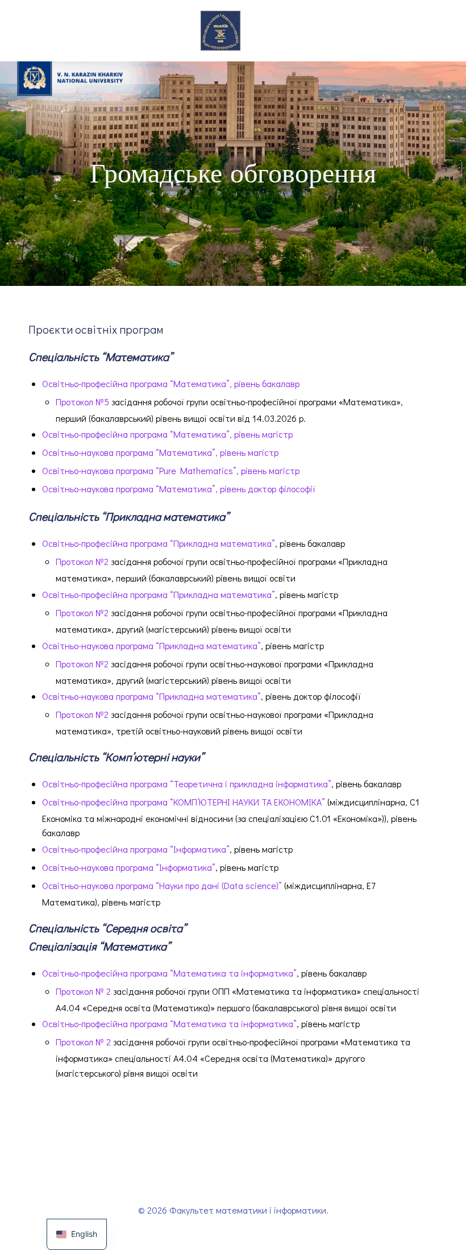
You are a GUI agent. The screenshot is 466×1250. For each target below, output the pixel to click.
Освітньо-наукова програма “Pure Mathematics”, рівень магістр (170, 470)
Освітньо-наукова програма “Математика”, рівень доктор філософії (178, 489)
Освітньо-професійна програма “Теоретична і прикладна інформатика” (186, 784)
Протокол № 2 (83, 991)
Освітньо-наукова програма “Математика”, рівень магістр (160, 452)
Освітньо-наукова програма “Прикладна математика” (151, 645)
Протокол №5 (82, 402)
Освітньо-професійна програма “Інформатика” (136, 849)
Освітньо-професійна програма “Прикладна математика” (158, 543)
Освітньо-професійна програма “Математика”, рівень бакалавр (170, 383)
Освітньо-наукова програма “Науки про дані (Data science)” (162, 885)
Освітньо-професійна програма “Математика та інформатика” (169, 973)
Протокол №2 (82, 561)
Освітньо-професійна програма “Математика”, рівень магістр (167, 434)
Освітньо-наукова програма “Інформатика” (128, 867)
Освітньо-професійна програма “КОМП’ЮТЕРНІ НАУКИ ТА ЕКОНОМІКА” (183, 802)
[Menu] (258, 30)
